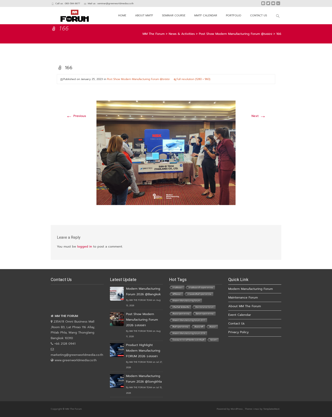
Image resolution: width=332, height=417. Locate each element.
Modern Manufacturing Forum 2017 (189, 320)
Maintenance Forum (205, 307)
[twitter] (268, 5)
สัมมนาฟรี (199, 326)
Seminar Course (173, 15)
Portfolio (233, 15)
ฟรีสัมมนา (177, 294)
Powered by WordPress (230, 409)
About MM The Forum (244, 306)
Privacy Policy (238, 332)
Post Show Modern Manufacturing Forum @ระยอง (138, 79)
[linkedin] (278, 5)
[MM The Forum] (72, 14)
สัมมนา (213, 326)
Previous (76, 116)
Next (258, 116)
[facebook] (263, 5)
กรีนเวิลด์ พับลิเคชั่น (181, 307)
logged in (84, 246)
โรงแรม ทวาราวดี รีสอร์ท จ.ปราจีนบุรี (188, 340)
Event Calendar (239, 315)
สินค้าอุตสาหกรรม (180, 326)
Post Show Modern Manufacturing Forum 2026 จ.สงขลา (142, 320)
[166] (166, 152)
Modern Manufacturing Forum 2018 (189, 333)
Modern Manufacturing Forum (186, 300)
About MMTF (144, 15)
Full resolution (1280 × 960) (193, 79)
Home (122, 15)
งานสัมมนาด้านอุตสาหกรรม (201, 287)
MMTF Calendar (205, 15)
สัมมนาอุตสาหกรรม (181, 313)
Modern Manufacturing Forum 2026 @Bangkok (143, 291)
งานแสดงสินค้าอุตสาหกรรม (199, 294)
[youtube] (273, 5)
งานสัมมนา (178, 287)
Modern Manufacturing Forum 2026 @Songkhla (144, 379)
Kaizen (214, 340)
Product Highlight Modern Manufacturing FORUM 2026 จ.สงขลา (143, 351)
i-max (256, 409)
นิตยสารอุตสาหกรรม (205, 313)
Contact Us (258, 15)
